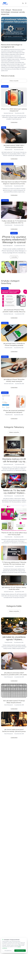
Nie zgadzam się (8, 950)
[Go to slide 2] (23, 39)
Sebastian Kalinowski (8, 113)
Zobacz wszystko (14, 80)
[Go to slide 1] (22, 39)
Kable (3, 127)
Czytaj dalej (14, 257)
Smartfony (4, 86)
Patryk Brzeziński (8, 149)
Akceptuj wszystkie (20, 950)
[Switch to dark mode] (23, 3)
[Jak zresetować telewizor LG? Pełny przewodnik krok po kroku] (14, 29)
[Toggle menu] (25, 3)
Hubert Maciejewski (7, 36)
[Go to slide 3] (24, 39)
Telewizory (6, 29)
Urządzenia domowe (7, 164)
